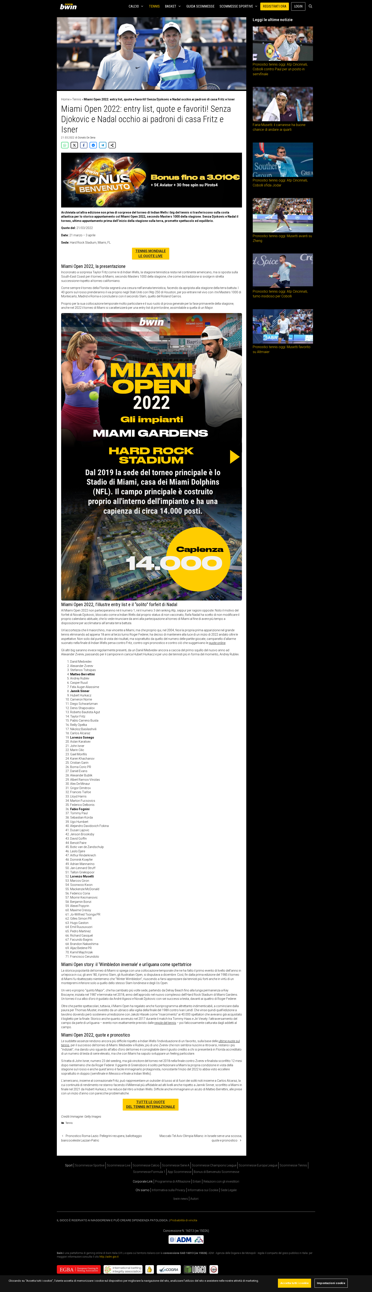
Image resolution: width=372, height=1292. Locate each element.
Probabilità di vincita (183, 1220)
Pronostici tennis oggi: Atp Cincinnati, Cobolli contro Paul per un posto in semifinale (280, 69)
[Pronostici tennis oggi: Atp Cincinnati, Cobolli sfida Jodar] (283, 176)
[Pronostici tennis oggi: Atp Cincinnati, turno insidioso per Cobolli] (283, 287)
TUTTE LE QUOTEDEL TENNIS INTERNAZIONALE (150, 1104)
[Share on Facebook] (83, 145)
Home (65, 99)
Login (298, 6)
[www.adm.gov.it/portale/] (186, 1242)
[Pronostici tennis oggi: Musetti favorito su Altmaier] (283, 342)
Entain (197, 1181)
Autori (194, 1198)
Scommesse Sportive (236, 6)
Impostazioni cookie (331, 1283)
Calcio (134, 6)
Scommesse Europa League (258, 1165)
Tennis (154, 6)
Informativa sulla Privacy (168, 1190)
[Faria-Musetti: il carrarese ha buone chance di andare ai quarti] (283, 120)
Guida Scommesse (200, 6)
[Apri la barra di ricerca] (310, 6)
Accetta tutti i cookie (294, 1283)
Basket (170, 6)
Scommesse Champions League (214, 1165)
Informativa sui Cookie (203, 1190)
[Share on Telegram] (102, 145)
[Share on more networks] (112, 145)
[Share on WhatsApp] (64, 145)
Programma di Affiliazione (172, 1181)
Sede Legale (229, 1190)
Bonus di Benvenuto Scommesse (216, 1172)
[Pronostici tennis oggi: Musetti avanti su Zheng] (283, 231)
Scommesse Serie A (175, 1165)
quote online (217, 643)
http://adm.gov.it (109, 1256)
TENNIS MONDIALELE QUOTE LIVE (150, 253)
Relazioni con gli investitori (221, 1181)
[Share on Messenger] (93, 145)
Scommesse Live (118, 1165)
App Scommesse (179, 1172)
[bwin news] (69, 6)
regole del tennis (165, 1023)
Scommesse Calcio (146, 1165)
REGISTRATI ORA (274, 6)
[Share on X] (74, 145)
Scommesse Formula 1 (149, 1172)
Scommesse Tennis (293, 1165)
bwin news (181, 1198)
